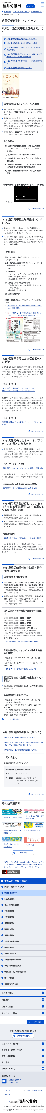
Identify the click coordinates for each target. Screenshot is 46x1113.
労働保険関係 (9, 911)
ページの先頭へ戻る (37, 208)
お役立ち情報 (7, 993)
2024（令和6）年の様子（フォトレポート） (18, 391)
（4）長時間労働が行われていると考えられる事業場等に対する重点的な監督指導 (24, 55)
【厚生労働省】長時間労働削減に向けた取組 (20, 750)
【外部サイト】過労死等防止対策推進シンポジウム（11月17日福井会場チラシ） (24, 314)
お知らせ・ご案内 (9, 1013)
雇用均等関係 (9, 935)
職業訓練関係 (9, 947)
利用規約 (7, 1094)
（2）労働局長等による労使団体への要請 (21, 43)
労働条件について (11, 893)
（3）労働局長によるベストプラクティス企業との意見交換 (24, 48)
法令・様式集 (9, 978)
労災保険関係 (9, 917)
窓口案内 (5, 1062)
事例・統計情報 (8, 1056)
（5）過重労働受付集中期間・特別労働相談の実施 (24, 62)
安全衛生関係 (9, 899)
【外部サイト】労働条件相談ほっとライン (21, 669)
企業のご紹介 (7, 1007)
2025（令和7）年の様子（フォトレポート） (18, 388)
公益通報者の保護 (11, 984)
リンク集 (7, 1090)
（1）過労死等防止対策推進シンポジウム (21, 39)
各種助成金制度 (10, 953)
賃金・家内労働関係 (11, 905)
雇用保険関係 (9, 923)
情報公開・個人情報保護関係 (15, 972)
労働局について (8, 1069)
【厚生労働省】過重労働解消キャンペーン (19, 738)
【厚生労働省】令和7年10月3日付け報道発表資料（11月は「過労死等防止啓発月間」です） (24, 744)
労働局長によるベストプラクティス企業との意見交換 (23, 468)
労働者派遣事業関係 (11, 941)
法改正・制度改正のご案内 (14, 887)
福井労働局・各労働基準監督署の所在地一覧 (21, 642)
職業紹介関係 (9, 929)
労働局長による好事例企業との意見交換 (20, 488)
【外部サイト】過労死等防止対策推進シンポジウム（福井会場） (24, 307)
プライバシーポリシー (34, 1090)
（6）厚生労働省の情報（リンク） (19, 68)
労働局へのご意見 (23, 1036)
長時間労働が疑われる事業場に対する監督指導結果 (23, 538)
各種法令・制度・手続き (12, 1050)
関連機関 (5, 1000)
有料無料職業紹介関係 (12, 960)
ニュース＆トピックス (11, 1044)
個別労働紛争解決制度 (12, 966)
